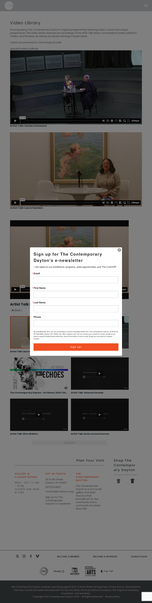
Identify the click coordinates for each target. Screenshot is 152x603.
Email (37, 273)
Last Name (40, 302)
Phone (37, 317)
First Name (40, 288)
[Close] (119, 250)
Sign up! (76, 347)
